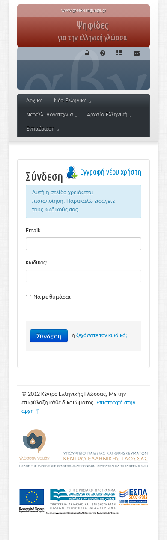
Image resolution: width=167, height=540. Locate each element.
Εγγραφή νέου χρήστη (110, 171)
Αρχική (34, 101)
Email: (33, 231)
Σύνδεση (48, 336)
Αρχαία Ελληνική (107, 115)
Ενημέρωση (40, 129)
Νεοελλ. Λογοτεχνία (49, 115)
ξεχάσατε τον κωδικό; (101, 335)
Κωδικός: (37, 263)
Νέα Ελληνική (70, 101)
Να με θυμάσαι (52, 297)
